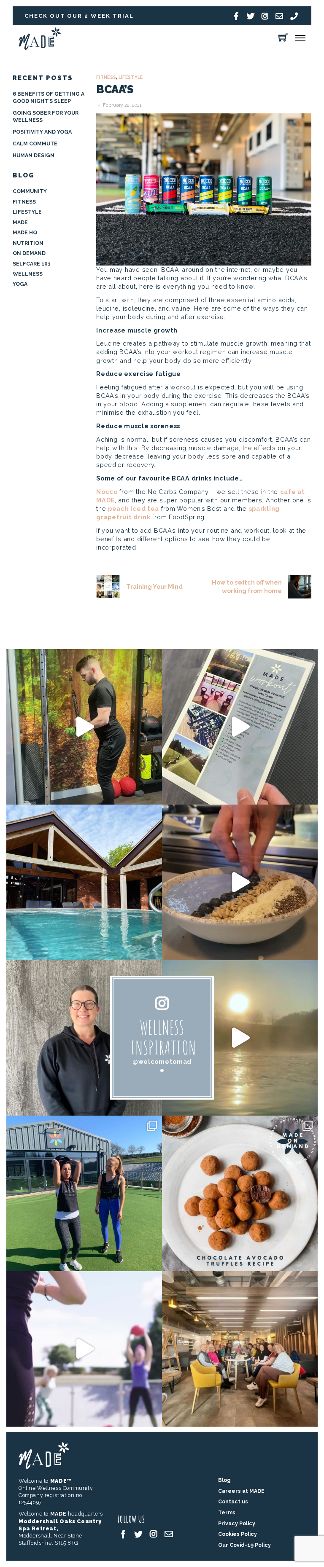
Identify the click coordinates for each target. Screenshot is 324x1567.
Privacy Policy (236, 1523)
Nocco (107, 491)
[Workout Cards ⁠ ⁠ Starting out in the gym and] (240, 727)
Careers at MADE (241, 1491)
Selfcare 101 (32, 263)
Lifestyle (131, 77)
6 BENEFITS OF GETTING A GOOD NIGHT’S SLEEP (48, 97)
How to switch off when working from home (247, 586)
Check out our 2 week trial (79, 16)
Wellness (28, 274)
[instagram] (153, 1533)
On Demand (29, 253)
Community (30, 191)
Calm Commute (35, 143)
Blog (224, 1480)
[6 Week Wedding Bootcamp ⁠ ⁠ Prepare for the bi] (84, 1193)
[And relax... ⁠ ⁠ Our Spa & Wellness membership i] (84, 882)
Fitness (106, 77)
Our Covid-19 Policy (244, 1545)
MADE (20, 222)
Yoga (20, 284)
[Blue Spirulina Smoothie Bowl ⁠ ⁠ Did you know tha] (240, 882)
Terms (226, 1512)
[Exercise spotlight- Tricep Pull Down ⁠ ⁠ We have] (84, 727)
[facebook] (123, 1533)
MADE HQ (25, 232)
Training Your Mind (154, 586)
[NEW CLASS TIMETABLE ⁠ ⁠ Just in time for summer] (84, 1349)
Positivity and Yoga (42, 132)
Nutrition (28, 243)
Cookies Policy (237, 1534)
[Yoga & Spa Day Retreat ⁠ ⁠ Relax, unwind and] (240, 1038)
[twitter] (138, 1533)
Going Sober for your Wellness (45, 116)
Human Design (33, 155)
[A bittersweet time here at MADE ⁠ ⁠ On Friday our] (240, 1349)
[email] (169, 1533)
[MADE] (40, 47)
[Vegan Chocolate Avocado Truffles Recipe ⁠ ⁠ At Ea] (240, 1193)
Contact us (233, 1501)
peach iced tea (133, 508)
